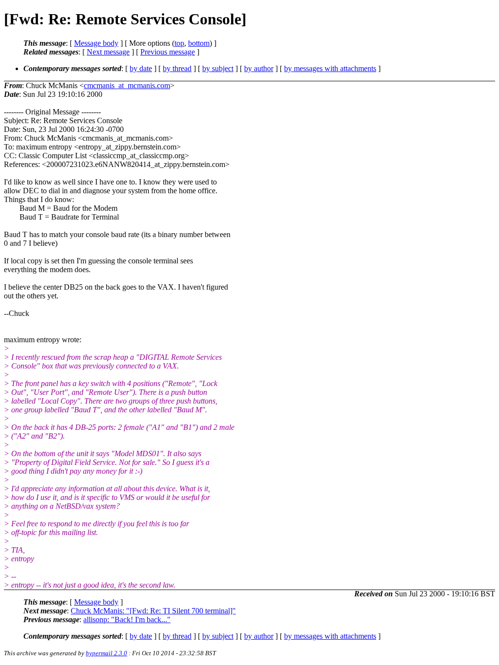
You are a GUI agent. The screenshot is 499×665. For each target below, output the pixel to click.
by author (258, 68)
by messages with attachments (330, 68)
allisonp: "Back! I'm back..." (127, 619)
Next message (108, 52)
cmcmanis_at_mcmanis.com (127, 85)
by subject (217, 68)
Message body (96, 43)
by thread (177, 68)
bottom (199, 43)
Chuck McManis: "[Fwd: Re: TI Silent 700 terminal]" (153, 611)
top (179, 43)
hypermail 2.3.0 (106, 653)
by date (141, 68)
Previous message (167, 52)
